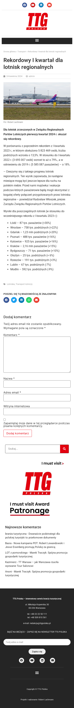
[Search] (64, 449)
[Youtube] (32, 5)
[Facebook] (24, 5)
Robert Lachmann (46, 700)
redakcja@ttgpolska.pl (40, 623)
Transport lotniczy (24, 284)
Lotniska (11, 284)
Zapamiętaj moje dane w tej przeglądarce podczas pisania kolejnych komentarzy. (36, 424)
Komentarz (11, 334)
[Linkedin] (41, 5)
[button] (37, 40)
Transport (22, 52)
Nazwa (9, 378)
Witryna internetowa (16, 406)
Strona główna (9, 52)
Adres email (12, 392)
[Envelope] (49, 5)
